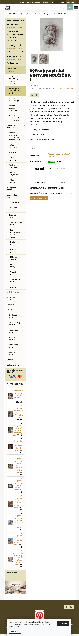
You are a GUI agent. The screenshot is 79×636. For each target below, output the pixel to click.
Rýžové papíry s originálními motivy (15, 90)
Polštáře (10, 304)
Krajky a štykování (14, 173)
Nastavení (15, 631)
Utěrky (10, 360)
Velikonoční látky (15, 280)
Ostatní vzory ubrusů (14, 323)
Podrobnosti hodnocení (63, 88)
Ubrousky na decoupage (14, 99)
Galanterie (11, 152)
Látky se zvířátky (13, 258)
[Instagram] (71, 607)
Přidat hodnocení (39, 198)
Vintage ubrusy (12, 353)
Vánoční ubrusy (12, 338)
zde (18, 626)
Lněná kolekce (13, 292)
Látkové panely (13, 250)
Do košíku (60, 169)
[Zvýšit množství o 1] (52, 167)
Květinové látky (14, 243)
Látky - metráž (13, 202)
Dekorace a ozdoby (12, 126)
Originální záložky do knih (13, 298)
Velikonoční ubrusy (13, 346)
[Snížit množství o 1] (52, 170)
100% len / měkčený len (14, 208)
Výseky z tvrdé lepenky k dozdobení (14, 117)
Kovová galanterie (13, 158)
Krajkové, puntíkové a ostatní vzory (15, 233)
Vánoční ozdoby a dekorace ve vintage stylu (14, 136)
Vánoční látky (13, 273)
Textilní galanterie (13, 166)
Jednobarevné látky (16, 223)
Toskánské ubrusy (13, 331)
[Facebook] (36, 95)
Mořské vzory (13, 265)
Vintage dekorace (13, 146)
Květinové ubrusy (13, 316)
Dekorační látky (13, 216)
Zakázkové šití (13, 365)
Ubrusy (10, 310)
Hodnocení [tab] (40, 182)
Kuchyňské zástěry (11, 188)
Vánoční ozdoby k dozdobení (13, 108)
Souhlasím (62, 623)
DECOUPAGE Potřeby (12, 70)
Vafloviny (13, 287)
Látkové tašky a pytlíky (13, 196)
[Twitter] (32, 95)
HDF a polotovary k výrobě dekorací (14, 80)
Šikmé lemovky (13, 181)
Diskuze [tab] (62, 182)
